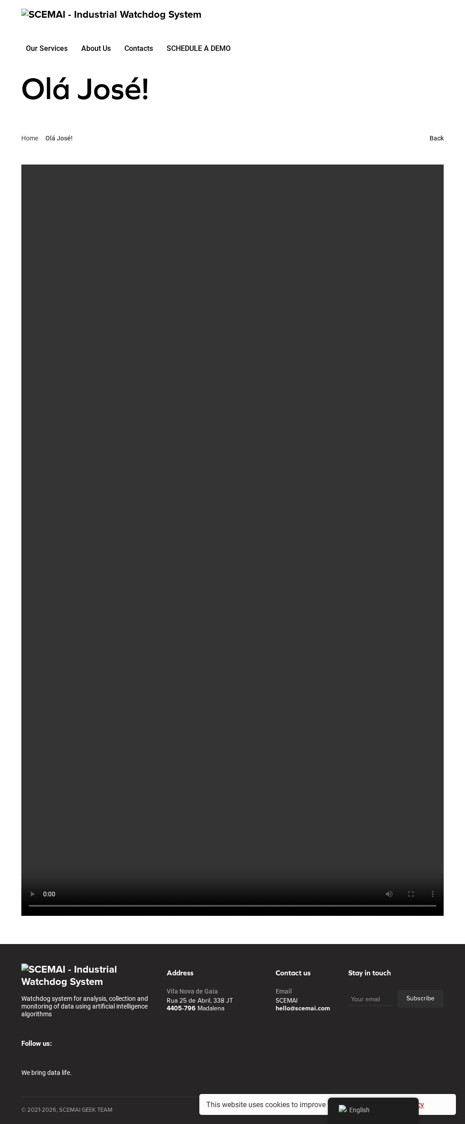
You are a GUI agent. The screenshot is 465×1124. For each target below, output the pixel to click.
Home (29, 138)
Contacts (138, 48)
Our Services (47, 48)
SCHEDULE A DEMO (199, 48)
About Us (96, 48)
